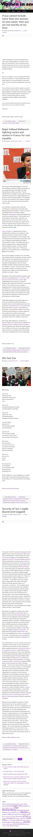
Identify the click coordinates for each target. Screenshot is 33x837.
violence (15, 749)
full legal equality (20, 615)
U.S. (11, 749)
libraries (13, 502)
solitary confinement (21, 818)
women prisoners (19, 824)
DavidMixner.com (14, 737)
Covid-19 (11, 808)
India (9, 814)
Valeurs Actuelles (6, 231)
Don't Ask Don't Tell (8, 745)
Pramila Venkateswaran (17, 816)
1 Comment (27, 141)
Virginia (21, 822)
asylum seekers (23, 804)
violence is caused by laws (15, 661)
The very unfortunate (16, 820)
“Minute (10, 248)
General (14, 121)
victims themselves (24, 648)
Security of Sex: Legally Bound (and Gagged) (15, 510)
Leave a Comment (24, 360)
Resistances (20, 351)
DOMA (27, 744)
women (17, 123)
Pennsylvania (8, 816)
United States (15, 822)
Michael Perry (18, 814)
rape (23, 747)
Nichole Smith (26, 814)
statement (26, 561)
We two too (9, 358)
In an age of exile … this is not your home (14, 771)
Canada (25, 806)
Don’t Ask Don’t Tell (11, 559)
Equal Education (14, 488)
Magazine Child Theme (18, 832)
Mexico (12, 814)
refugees (4, 818)
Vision (18, 11)
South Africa (24, 502)
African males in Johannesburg (13, 694)
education (8, 500)
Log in (23, 834)
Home (8, 11)
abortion (13, 804)
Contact (24, 11)
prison (25, 816)
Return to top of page (18, 831)
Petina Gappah (16, 30)
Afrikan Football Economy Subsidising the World (15, 774)
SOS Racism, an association (19, 305)
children (7, 808)
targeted (13, 214)
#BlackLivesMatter (6, 804)
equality (5, 123)
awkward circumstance (10, 650)
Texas (8, 820)
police (19, 747)
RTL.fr (11, 343)
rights (26, 747)
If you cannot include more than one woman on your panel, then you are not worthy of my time (15, 21)
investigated (23, 637)
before (23, 631)
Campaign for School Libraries (11, 498)
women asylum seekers (7, 824)
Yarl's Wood (10, 826)
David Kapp (15, 360)
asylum (17, 804)
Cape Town (22, 498)
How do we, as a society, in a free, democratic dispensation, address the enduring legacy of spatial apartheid (16, 783)
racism (14, 351)
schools (18, 502)
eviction (9, 812)
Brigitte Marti (18, 141)
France (23, 350)
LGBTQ (20, 745)
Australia (9, 806)
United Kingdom (6, 822)
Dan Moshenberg (10, 808)
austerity (4, 806)
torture (24, 820)
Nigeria (3, 816)
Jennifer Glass (18, 116)
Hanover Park (6, 502)
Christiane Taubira (11, 350)
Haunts (24, 812)
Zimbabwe (16, 826)
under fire (4, 557)
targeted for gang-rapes (19, 629)
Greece (17, 812)
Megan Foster (17, 514)
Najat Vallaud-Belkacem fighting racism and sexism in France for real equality (16, 134)
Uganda (28, 820)
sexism (25, 351)
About (13, 11)
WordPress (18, 834)
